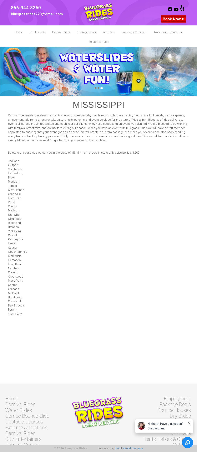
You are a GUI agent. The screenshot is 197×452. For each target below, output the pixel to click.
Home (19, 32)
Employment (37, 32)
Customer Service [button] (133, 32)
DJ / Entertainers (23, 439)
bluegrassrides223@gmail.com (37, 14)
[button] (15, 71)
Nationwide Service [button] (167, 32)
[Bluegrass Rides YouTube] (176, 10)
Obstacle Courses (24, 422)
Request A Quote (98, 42)
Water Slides (18, 410)
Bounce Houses (174, 410)
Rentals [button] (108, 32)
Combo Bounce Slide (27, 416)
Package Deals (86, 32)
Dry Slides (180, 416)
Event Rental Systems (129, 448)
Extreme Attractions (26, 427)
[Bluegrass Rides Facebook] (170, 10)
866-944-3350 (26, 7)
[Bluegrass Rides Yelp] (182, 10)
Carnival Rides (61, 32)
